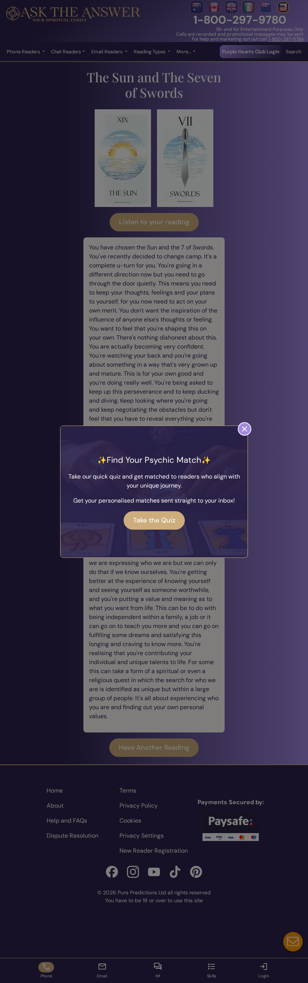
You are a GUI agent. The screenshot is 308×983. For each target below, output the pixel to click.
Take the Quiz (154, 520)
